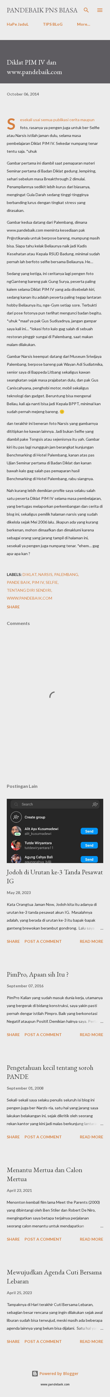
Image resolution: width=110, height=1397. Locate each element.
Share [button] (13, 606)
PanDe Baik (18, 582)
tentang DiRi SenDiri (29, 590)
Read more (91, 941)
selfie (52, 582)
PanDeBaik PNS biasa (42, 10)
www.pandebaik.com (29, 598)
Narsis (45, 574)
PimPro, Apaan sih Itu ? (38, 974)
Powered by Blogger (58, 1373)
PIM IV (38, 582)
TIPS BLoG (53, 24)
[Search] (86, 10)
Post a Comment (43, 941)
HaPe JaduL (17, 24)
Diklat (30, 574)
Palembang (66, 574)
